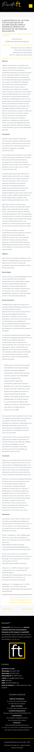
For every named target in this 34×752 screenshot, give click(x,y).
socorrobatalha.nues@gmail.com (20, 597)
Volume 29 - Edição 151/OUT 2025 (20, 34)
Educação (5, 34)
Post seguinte (27, 609)
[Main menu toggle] (30, 6)
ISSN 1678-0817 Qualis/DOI (12, 8)
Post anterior (6, 609)
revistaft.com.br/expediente (11, 727)
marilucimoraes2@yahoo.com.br (21, 600)
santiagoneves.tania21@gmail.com (20, 602)
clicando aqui (15, 639)
